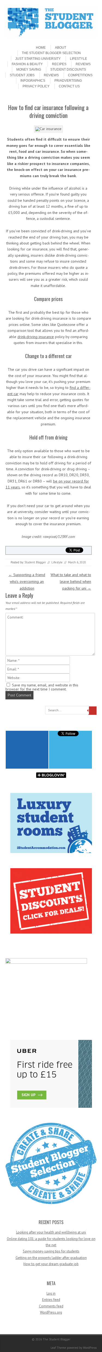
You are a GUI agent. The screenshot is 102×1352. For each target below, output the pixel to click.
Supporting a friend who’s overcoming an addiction (26, 581)
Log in (51, 1293)
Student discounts (68, 69)
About (60, 47)
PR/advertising (68, 80)
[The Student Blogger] (51, 36)
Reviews (83, 64)
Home (41, 47)
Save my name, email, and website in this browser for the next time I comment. (41, 687)
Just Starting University (38, 59)
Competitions (80, 75)
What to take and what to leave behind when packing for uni (71, 581)
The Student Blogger (56, 1339)
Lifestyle (78, 59)
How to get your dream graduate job (51, 1264)
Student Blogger (35, 562)
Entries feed (51, 1299)
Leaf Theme (58, 1348)
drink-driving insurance (35, 336)
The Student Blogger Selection (51, 53)
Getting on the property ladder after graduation (51, 1257)
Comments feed (51, 1306)
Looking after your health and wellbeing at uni (51, 1232)
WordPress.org (51, 1312)
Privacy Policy (36, 86)
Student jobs (22, 75)
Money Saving (28, 69)
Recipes (59, 64)
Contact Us (69, 86)
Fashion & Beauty (27, 64)
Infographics (32, 80)
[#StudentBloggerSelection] (51, 1203)
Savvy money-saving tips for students (51, 1251)
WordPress (90, 1348)
